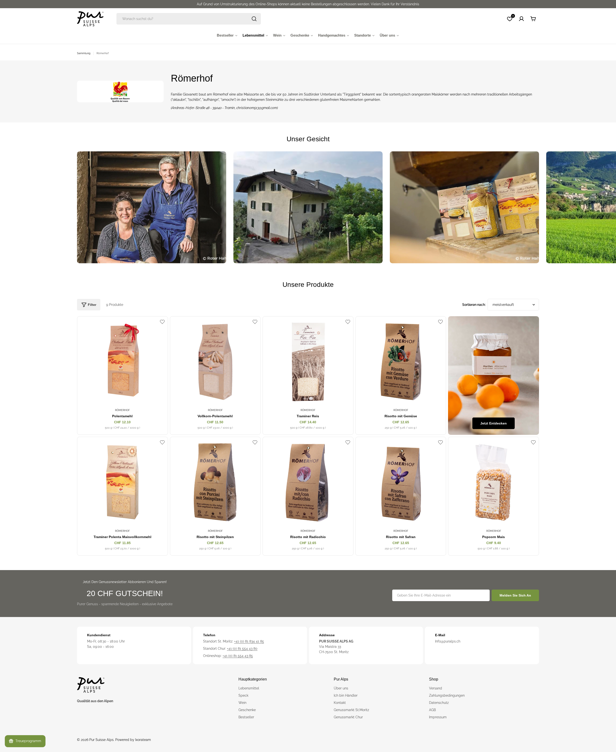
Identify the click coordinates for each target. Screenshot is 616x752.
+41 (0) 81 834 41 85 (249, 641)
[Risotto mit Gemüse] (400, 361)
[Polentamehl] (122, 361)
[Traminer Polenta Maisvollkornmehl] (122, 482)
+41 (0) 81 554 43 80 (242, 648)
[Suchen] (254, 19)
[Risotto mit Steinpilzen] (215, 482)
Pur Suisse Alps (101, 740)
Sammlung (83, 53)
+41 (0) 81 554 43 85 (238, 656)
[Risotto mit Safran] (400, 482)
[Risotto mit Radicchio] (308, 482)
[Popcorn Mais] (493, 482)
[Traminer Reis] (308, 361)
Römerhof (122, 410)
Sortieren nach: (474, 305)
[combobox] (188, 19)
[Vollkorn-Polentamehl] (215, 361)
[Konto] (521, 19)
